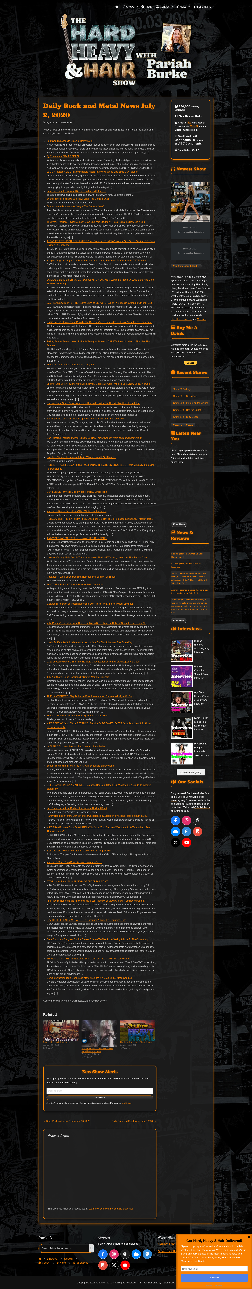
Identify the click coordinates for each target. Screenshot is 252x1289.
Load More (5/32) (190, 772)
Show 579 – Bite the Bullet (187, 410)
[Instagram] (186, 820)
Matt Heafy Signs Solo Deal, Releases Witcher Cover (74, 862)
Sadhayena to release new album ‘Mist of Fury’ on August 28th (79, 850)
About (148, 6)
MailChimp (127, 1103)
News (182, 6)
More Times (179, 524)
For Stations (203, 6)
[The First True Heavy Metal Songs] (137, 1030)
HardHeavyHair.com (181, 319)
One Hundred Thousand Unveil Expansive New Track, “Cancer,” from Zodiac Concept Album (94, 438)
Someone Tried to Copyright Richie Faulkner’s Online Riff (76, 191)
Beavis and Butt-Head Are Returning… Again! (70, 364)
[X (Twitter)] (175, 842)
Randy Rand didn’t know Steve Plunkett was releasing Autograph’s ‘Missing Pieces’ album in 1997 (97, 816)
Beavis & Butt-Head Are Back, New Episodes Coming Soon (77, 715)
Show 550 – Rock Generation (56, 1042)
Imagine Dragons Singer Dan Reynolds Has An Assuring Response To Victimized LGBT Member (97, 260)
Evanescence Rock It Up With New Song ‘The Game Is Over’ (78, 199)
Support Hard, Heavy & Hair (172, 1251)
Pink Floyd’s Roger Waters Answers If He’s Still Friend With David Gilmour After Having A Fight (95, 901)
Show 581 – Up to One (185, 396)
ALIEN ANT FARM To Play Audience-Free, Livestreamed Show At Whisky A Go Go (89, 696)
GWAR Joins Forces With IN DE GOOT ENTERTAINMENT (77, 881)
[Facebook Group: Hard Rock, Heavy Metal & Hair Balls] (197, 831)
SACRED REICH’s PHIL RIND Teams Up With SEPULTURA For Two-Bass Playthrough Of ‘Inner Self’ (99, 303)
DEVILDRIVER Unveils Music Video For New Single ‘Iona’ (77, 492)
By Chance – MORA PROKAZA (63, 156)
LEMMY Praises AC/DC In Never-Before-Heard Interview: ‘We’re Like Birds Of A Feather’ (92, 172)
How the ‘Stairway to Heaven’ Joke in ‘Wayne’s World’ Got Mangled (81, 457)
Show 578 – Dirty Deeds (185, 417)
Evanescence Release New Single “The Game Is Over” (75, 206)
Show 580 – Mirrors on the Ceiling (190, 403)
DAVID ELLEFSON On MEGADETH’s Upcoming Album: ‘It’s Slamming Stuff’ (86, 920)
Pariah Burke (66, 122)
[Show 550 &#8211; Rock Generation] (61, 1030)
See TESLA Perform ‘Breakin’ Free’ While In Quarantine (75, 584)
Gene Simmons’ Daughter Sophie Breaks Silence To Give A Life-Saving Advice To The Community (97, 939)
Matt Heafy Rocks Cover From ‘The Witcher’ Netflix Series (76, 511)
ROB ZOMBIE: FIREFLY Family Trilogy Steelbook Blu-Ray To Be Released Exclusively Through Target (100, 519)
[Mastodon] (186, 831)
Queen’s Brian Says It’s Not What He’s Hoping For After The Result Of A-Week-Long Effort (93, 403)
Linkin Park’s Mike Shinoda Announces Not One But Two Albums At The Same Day (90, 642)
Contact (164, 6)
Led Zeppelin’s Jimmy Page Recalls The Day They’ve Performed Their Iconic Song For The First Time (99, 322)
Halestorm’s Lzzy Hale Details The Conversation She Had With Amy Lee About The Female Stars (97, 557)
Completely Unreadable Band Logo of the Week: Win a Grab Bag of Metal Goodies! (89, 978)
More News (178, 620)
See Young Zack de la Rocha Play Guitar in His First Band (77, 808)
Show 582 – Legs (182, 389)
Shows (129, 6)
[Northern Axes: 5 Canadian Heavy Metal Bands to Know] (99, 1033)
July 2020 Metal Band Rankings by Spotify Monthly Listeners (78, 677)
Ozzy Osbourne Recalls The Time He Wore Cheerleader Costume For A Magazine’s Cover (93, 661)
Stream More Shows (183, 425)
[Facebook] (175, 820)
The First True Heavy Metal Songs (136, 1042)
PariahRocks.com (105, 1282)
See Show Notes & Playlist (186, 266)
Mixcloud (201, 319)
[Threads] (197, 820)
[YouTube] (186, 842)
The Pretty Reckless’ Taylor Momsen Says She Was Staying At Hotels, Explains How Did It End (96, 222)
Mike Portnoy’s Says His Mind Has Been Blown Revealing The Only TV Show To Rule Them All (96, 623)
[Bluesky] (175, 831)
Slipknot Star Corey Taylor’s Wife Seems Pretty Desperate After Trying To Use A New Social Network (98, 384)
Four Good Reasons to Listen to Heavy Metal (70, 141)
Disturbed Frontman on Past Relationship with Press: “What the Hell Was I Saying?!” (90, 604)
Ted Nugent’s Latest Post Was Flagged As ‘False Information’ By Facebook (85, 418)
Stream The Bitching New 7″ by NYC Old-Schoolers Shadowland (80, 765)
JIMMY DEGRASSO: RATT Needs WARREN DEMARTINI (77, 538)
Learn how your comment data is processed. (111, 1208)
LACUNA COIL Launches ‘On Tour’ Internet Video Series (76, 746)
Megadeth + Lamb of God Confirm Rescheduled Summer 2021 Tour (81, 577)
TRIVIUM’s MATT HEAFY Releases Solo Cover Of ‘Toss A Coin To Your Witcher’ (88, 958)
